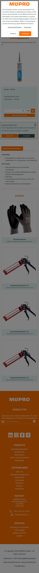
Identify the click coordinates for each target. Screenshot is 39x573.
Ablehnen (13, 33)
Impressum (27, 27)
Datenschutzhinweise (14, 27)
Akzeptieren (25, 33)
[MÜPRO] (19, 4)
